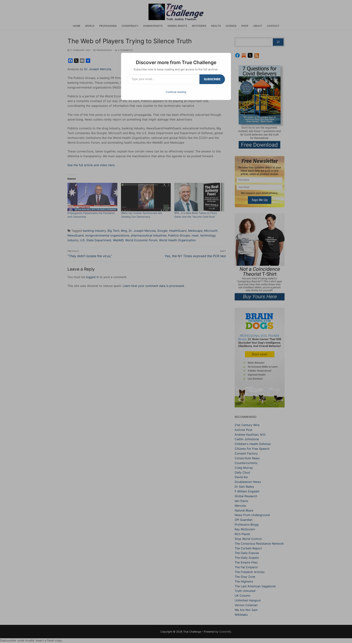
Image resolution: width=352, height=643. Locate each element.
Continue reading (176, 91)
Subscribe (212, 79)
